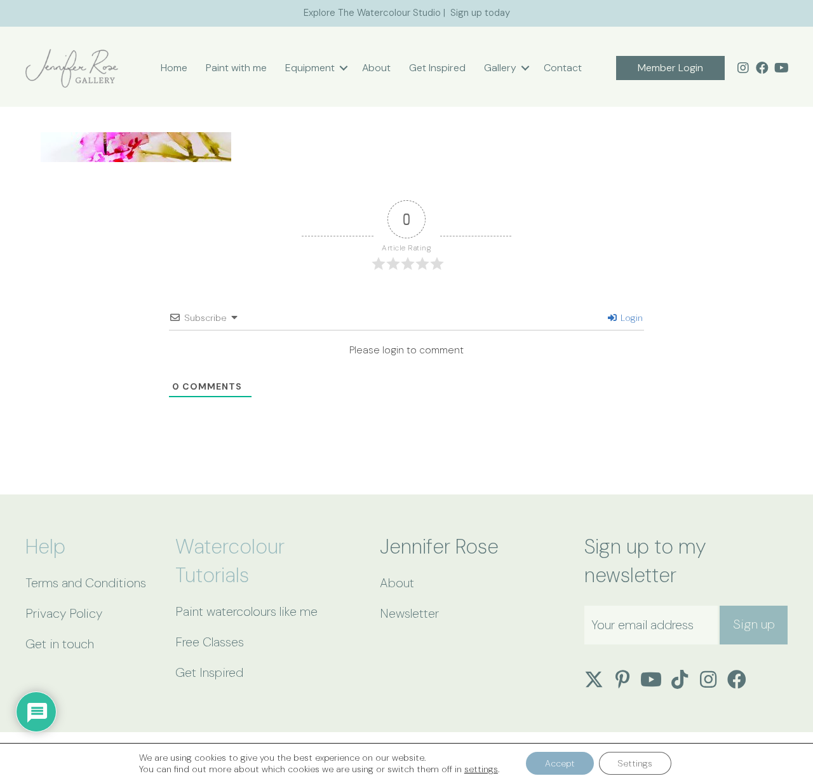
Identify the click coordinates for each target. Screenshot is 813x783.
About (376, 67)
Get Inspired (437, 67)
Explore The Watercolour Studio (372, 12)
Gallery (500, 67)
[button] (344, 68)
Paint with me (236, 67)
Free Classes (209, 642)
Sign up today (480, 12)
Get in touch (59, 644)
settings (481, 769)
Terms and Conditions (85, 583)
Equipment (310, 67)
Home (174, 67)
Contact (563, 67)
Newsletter (409, 613)
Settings (635, 763)
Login (630, 317)
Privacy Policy (63, 613)
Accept (560, 763)
